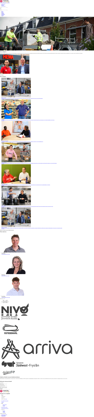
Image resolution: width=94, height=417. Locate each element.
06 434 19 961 (8, 297)
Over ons (2, 4)
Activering (2, 15)
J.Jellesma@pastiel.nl (3, 297)
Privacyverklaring (3, 415)
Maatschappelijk (4, 407)
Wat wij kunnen (5, 404)
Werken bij (2, 5)
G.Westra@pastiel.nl (3, 254)
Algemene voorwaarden (4, 414)
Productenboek (3, 14)
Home (2, 11)
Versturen (1, 388)
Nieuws (2, 12)
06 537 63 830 (8, 254)
